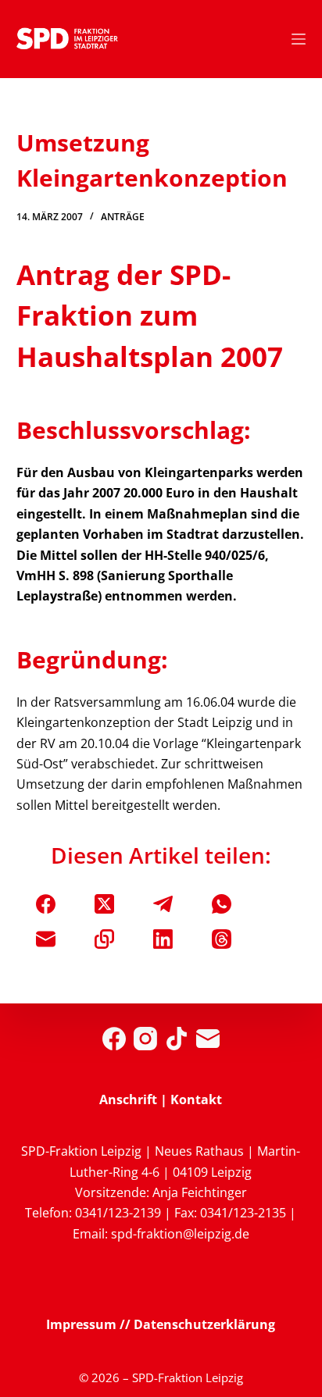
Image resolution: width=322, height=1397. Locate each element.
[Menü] (299, 39)
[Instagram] (145, 1038)
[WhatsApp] (221, 903)
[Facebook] (45, 903)
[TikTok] (176, 1038)
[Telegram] (163, 903)
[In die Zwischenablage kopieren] (104, 939)
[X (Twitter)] (104, 903)
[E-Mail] (45, 939)
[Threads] (221, 939)
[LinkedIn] (163, 939)
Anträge (123, 216)
